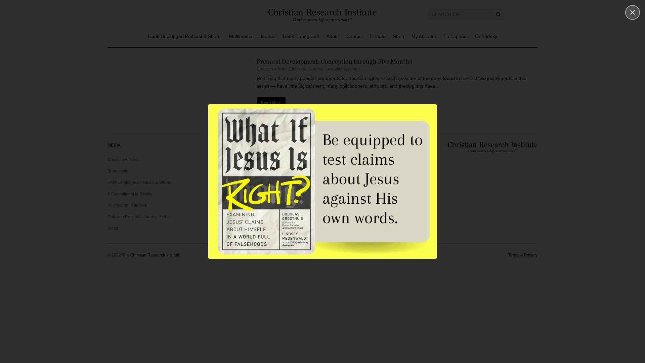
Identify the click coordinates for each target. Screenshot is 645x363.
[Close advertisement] (632, 12)
